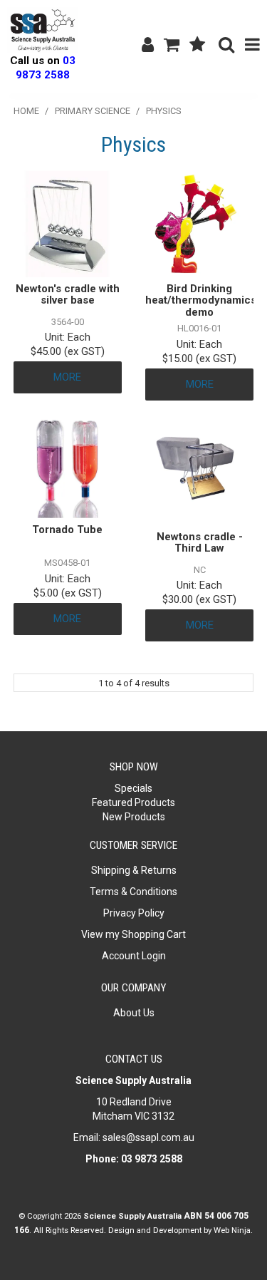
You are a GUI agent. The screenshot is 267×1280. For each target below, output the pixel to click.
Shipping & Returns (134, 870)
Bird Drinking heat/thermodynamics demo (200, 300)
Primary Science (92, 110)
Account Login (134, 955)
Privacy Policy (133, 913)
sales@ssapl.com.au (148, 1137)
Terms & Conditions (133, 891)
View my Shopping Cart (133, 934)
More (67, 377)
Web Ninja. (233, 1230)
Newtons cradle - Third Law (200, 542)
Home (26, 110)
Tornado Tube (67, 529)
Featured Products (133, 802)
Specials (133, 788)
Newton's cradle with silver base (68, 294)
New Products (134, 816)
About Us (134, 1012)
